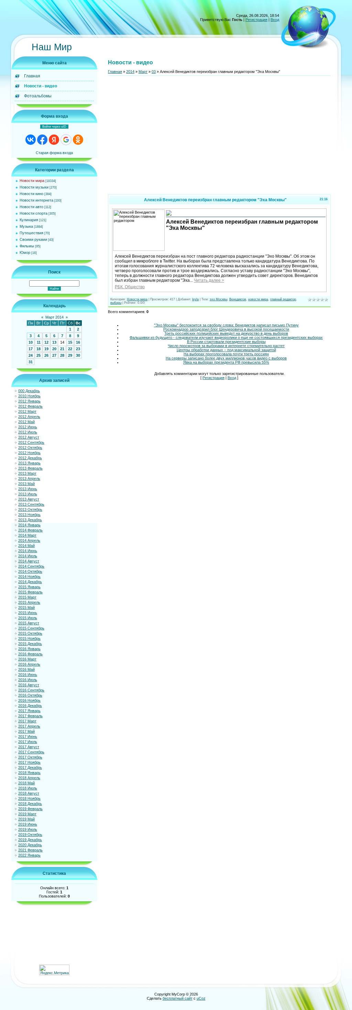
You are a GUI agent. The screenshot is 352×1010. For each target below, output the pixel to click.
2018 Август (28, 793)
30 (78, 355)
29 (70, 355)
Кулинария (29, 220)
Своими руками (33, 239)
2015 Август (28, 623)
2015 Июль (27, 618)
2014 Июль (27, 556)
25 (38, 355)
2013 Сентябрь (31, 504)
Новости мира (32, 181)
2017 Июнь (27, 736)
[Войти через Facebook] (42, 140)
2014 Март (27, 535)
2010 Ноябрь (29, 396)
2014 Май (26, 546)
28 (62, 355)
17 (31, 349)
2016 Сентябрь (31, 690)
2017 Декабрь (30, 767)
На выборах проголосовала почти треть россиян (226, 354)
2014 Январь (29, 525)
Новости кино (31, 194)
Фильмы (27, 246)
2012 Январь (29, 401)
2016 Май (26, 669)
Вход (275, 20)
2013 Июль (27, 494)
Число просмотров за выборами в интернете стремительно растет (226, 346)
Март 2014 (54, 317)
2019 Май (26, 819)
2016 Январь (29, 649)
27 (54, 355)
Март (143, 71)
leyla (195, 299)
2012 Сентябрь (31, 442)
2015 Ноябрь (29, 638)
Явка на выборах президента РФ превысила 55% (226, 362)
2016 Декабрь (30, 705)
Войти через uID (54, 126)
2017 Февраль (30, 716)
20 (54, 349)
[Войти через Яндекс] (54, 140)
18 (38, 349)
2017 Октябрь (30, 757)
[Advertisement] (219, 138)
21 (62, 349)
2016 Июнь (27, 675)
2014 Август (28, 561)
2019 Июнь (27, 824)
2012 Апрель (29, 417)
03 (154, 71)
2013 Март (27, 473)
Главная (115, 71)
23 (78, 349)
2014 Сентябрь (31, 566)
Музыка (26, 226)
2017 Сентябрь (31, 752)
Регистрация (256, 20)
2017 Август (28, 747)
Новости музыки (34, 187)
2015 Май (26, 607)
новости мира (258, 299)
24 (31, 355)
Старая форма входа (54, 153)
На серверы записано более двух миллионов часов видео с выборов (226, 358)
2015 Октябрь (30, 633)
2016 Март (27, 659)
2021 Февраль (30, 850)
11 (39, 342)
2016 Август (28, 685)
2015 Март (27, 597)
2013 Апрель (29, 478)
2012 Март (27, 411)
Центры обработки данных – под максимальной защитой (226, 350)
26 (46, 355)
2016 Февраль (30, 654)
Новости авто (31, 207)
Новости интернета (36, 200)
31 (31, 362)
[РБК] (169, 215)
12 (46, 342)
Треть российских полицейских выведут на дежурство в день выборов (226, 333)
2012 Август (28, 437)
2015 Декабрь (30, 644)
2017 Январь (29, 711)
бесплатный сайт (177, 998)
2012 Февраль (30, 406)
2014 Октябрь (30, 571)
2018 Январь (29, 773)
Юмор (25, 252)
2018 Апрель (29, 778)
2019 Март (27, 814)
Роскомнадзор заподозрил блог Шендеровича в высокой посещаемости (226, 329)
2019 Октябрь (30, 834)
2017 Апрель (29, 726)
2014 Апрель (29, 540)
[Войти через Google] (66, 139)
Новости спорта (33, 213)
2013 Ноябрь (29, 515)
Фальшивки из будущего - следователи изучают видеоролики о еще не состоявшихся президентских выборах (226, 337)
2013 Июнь (27, 489)
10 (31, 342)
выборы (115, 302)
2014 (130, 71)
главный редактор (283, 299)
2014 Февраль (30, 530)
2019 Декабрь (30, 840)
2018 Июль (27, 788)
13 (54, 342)
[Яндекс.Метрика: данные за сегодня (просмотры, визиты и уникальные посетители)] (54, 970)
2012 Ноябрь (29, 453)
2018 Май (26, 783)
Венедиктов (237, 299)
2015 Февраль (30, 592)
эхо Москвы (218, 299)
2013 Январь (29, 463)
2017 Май (26, 731)
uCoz (201, 998)
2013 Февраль (30, 468)
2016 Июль (27, 680)
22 (70, 349)
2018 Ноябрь (29, 798)
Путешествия (31, 233)
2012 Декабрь (30, 458)
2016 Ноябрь (29, 700)
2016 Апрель (29, 664)
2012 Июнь (27, 427)
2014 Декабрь (30, 582)
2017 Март (27, 721)
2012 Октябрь (30, 447)
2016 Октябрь (30, 695)
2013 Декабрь (30, 520)
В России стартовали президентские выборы (226, 342)
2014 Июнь (27, 551)
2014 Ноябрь (29, 576)
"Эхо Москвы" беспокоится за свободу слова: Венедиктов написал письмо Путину (226, 325)
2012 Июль (27, 432)
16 (78, 342)
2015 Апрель (29, 602)
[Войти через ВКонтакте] (30, 140)
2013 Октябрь (30, 509)
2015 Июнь (27, 613)
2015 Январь (29, 587)
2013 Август (28, 499)
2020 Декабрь (30, 845)
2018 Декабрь (30, 804)
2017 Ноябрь (29, 762)
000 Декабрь (29, 391)
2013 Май (26, 484)
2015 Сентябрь (31, 628)
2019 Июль (27, 829)
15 (70, 342)
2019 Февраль (30, 809)
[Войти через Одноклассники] (78, 140)
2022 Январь (29, 855)
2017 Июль (27, 742)
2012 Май (26, 422)
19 (46, 349)
